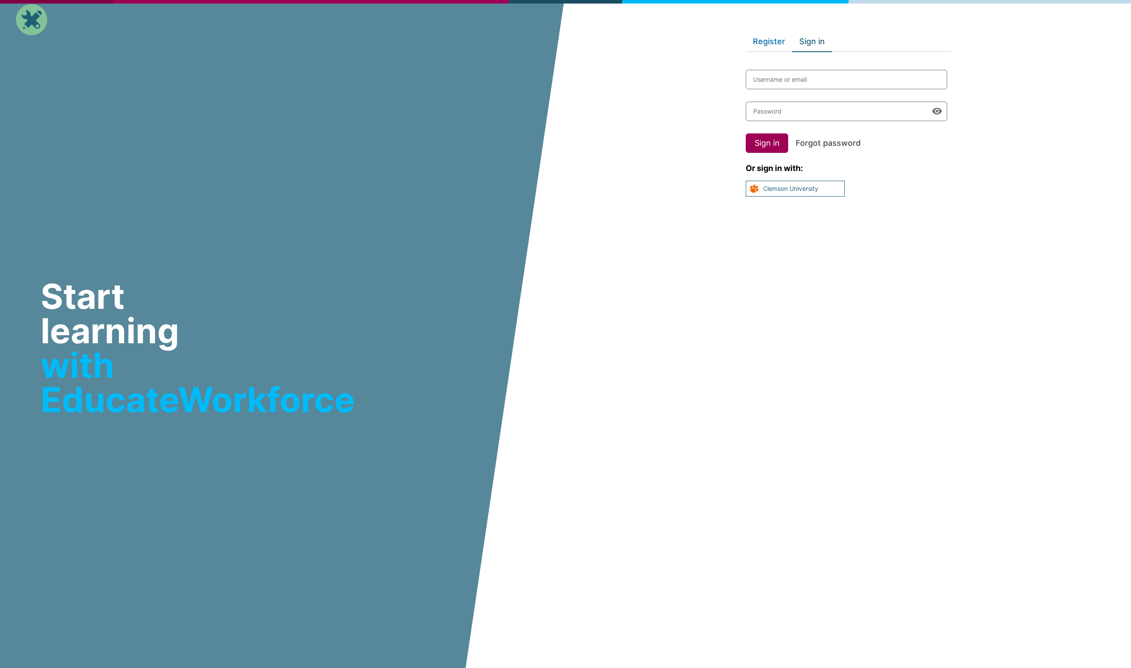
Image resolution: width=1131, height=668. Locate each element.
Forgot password (828, 143)
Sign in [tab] (812, 41)
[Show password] (937, 111)
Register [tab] (769, 41)
